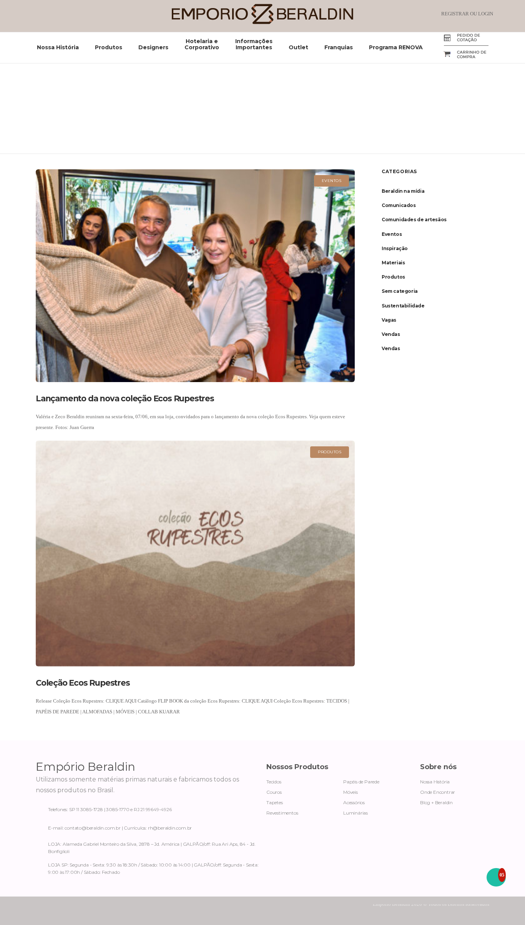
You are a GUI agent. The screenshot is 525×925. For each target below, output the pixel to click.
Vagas (389, 320)
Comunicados (399, 205)
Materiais (393, 262)
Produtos (393, 277)
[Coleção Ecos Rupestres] (195, 553)
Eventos (392, 234)
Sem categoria (400, 291)
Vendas (391, 334)
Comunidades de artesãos (414, 219)
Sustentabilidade (403, 306)
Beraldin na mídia (403, 191)
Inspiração (395, 248)
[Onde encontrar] (147, 846)
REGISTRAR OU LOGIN (467, 14)
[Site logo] (262, 22)
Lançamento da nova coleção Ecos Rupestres (125, 398)
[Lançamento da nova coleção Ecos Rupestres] (195, 275)
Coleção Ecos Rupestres (83, 683)
